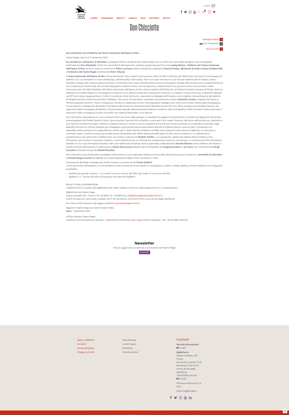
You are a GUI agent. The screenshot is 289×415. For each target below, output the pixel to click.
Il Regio (94, 18)
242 (195, 375)
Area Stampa (129, 340)
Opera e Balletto (85, 340)
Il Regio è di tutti (85, 352)
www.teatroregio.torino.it (127, 203)
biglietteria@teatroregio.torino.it (145, 195)
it (205, 6)
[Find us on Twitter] (185, 12)
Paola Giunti (112, 220)
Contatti (182, 339)
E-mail (182, 348)
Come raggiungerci (186, 391)
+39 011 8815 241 (184, 375)
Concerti (81, 344)
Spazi (143, 18)
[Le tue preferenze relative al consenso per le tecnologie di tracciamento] (285, 411)
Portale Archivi (130, 352)
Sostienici (154, 18)
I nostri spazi (129, 344)
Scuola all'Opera (85, 348)
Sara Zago (136, 220)
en (208, 6)
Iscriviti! (144, 252)
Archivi (166, 18)
